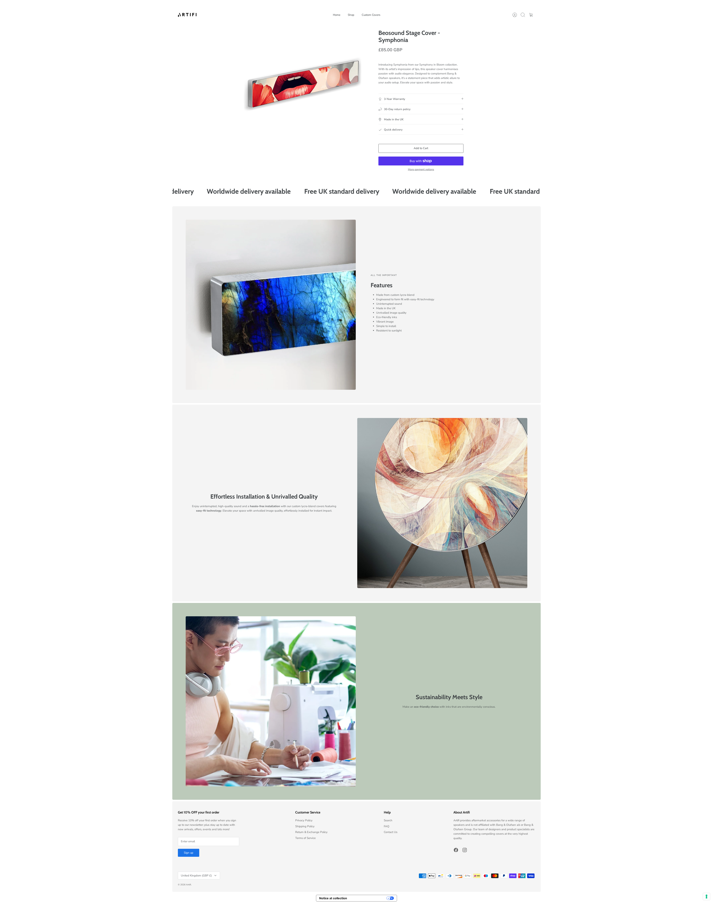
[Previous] (303, 5)
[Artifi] (187, 15)
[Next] (410, 5)
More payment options (421, 169)
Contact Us (390, 832)
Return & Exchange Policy (311, 832)
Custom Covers (371, 15)
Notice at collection (333, 898)
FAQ (386, 826)
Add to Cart (421, 148)
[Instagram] (464, 850)
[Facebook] (456, 850)
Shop (351, 15)
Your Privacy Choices (368, 898)
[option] (302, 84)
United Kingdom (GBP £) (196, 875)
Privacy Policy (303, 820)
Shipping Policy (305, 826)
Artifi (188, 884)
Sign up (188, 853)
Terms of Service (305, 838)
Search (388, 820)
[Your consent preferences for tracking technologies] (706, 896)
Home (336, 15)
